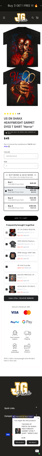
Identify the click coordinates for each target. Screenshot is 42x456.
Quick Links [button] (9, 408)
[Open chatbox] (37, 451)
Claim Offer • (21, 298)
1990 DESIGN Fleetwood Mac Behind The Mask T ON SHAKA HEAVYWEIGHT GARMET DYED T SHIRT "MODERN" (27, 241)
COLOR (7, 152)
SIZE (5, 162)
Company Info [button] (10, 416)
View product (20, 442)
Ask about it (32, 442)
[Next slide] (41, 6)
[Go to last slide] (1, 6)
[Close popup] (38, 418)
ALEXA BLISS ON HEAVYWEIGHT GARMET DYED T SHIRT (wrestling (27, 286)
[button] (4, 17)
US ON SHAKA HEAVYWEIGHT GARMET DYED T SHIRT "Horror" (27, 229)
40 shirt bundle (23, 265)
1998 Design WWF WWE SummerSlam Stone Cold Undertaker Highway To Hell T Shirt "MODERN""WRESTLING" (27, 253)
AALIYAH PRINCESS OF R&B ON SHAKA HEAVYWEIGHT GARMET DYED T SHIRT (27, 275)
